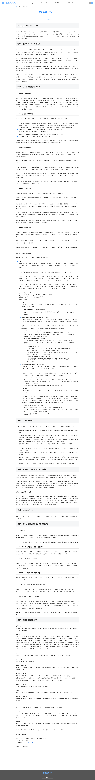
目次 (46, 19)
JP (92, 3)
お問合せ (47, 777)
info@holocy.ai (29, 742)
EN (90, 3)
